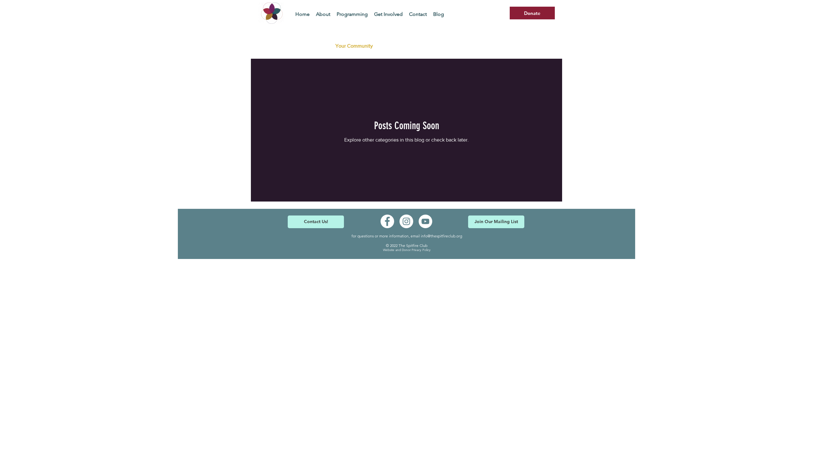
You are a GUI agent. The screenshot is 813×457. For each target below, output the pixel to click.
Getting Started (306, 46)
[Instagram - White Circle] (406, 221)
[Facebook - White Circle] (387, 221)
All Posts (266, 46)
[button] (548, 46)
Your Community (354, 46)
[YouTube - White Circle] (425, 221)
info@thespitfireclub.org (441, 236)
